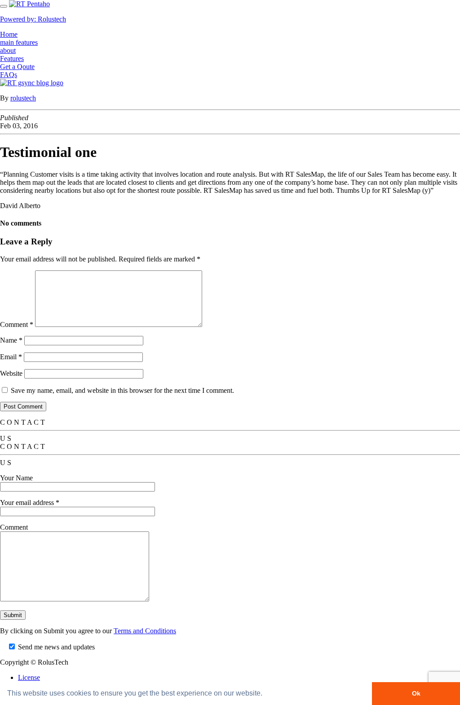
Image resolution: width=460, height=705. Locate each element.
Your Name (16, 478)
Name (11, 340)
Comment (16, 324)
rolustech (23, 98)
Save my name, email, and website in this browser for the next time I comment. (122, 390)
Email (11, 357)
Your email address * (29, 502)
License (29, 677)
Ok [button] (416, 693)
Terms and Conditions (145, 631)
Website (11, 373)
